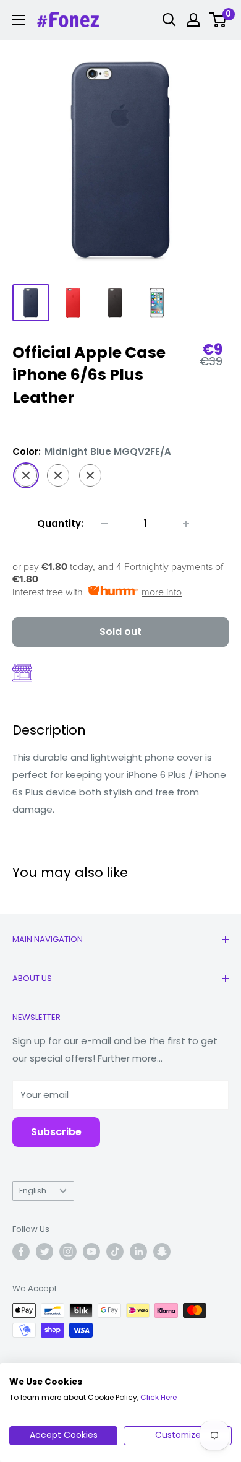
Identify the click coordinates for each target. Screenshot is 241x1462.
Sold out (120, 632)
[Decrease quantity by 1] (104, 524)
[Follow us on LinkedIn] (138, 1251)
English (32, 1190)
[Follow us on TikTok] (115, 1251)
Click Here (158, 1397)
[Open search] (169, 20)
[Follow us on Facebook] (21, 1251)
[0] (218, 19)
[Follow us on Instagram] (68, 1251)
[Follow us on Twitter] (44, 1251)
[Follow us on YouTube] (91, 1251)
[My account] (193, 20)
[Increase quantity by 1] (186, 524)
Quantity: (60, 523)
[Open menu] (18, 20)
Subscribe (56, 1132)
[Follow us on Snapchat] (162, 1251)
